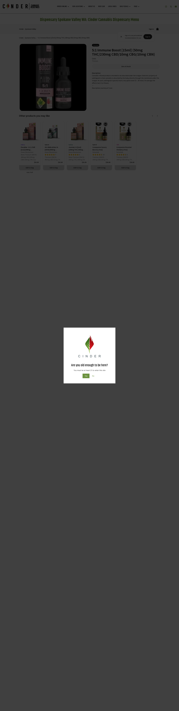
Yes (86, 376)
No (93, 376)
